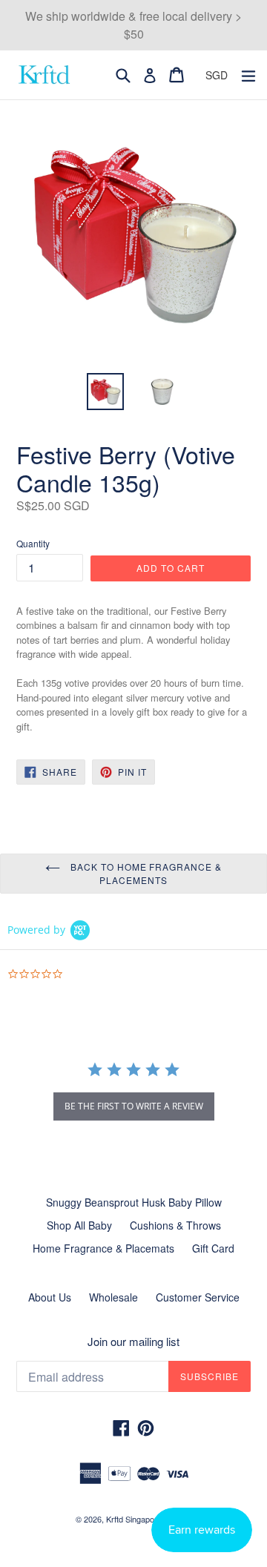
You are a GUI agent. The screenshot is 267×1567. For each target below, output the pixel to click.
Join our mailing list (133, 1341)
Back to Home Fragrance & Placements (144, 873)
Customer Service (198, 1297)
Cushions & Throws (175, 1225)
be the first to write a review (134, 1106)
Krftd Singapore (134, 1519)
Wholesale (113, 1297)
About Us (49, 1297)
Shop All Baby (79, 1225)
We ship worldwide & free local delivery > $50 (133, 24)
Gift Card (213, 1248)
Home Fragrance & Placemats (103, 1248)
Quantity (33, 543)
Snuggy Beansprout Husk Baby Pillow (134, 1202)
